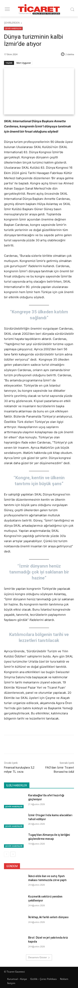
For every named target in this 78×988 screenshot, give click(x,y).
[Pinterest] (39, 745)
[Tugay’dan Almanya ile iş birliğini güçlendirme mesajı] (14, 840)
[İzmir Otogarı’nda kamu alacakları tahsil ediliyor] (14, 820)
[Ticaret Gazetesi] (39, 9)
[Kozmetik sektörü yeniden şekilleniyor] (14, 902)
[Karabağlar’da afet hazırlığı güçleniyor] (14, 801)
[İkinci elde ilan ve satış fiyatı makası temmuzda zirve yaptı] (14, 881)
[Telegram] (57, 745)
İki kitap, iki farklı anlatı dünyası (48, 917)
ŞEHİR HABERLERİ (13, 28)
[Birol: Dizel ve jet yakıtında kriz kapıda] (14, 943)
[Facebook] (21, 745)
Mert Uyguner (23, 62)
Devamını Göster (37, 957)
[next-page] (12, 854)
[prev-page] (6, 854)
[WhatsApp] (48, 745)
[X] (30, 745)
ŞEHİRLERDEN (12, 22)
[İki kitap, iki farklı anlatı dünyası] (14, 922)
